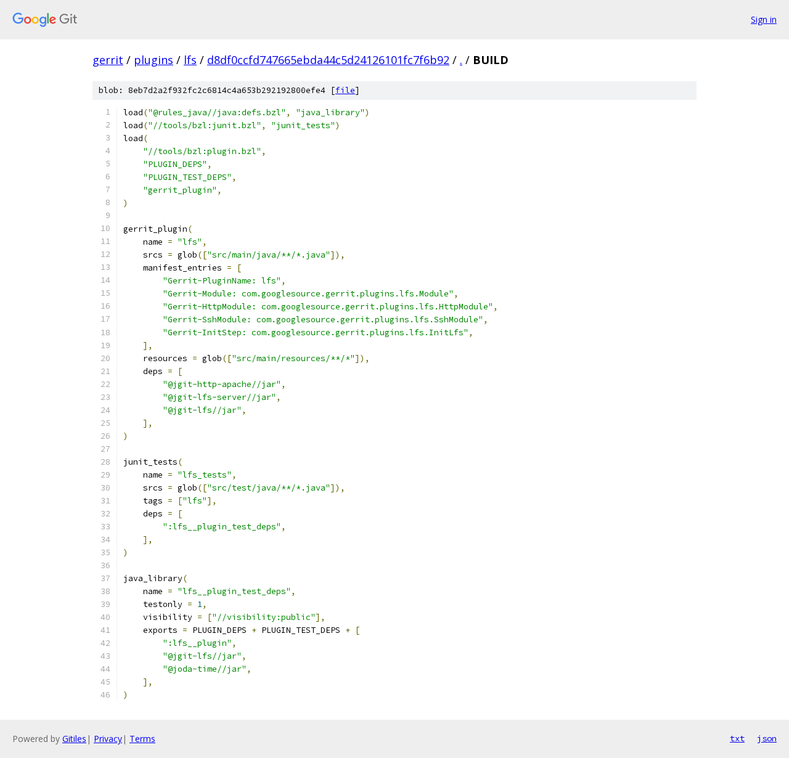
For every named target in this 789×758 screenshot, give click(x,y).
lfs (190, 59)
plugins (153, 59)
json (767, 738)
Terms (142, 738)
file (345, 90)
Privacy (108, 738)
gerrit (107, 59)
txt (737, 738)
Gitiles (74, 738)
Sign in (764, 19)
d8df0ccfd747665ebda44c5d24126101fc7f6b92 (328, 59)
